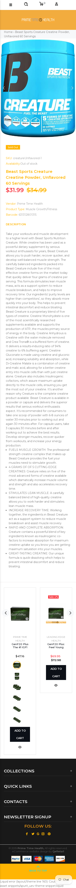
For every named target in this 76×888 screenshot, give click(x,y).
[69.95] (17, 665)
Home (8, 32)
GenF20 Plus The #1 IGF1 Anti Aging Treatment (20, 648)
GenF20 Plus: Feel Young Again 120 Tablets (56, 648)
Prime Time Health (30, 203)
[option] (38, 87)
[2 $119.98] (17, 676)
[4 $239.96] (17, 698)
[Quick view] (20, 746)
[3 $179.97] (17, 687)
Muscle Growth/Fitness (41, 209)
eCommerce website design (30, 851)
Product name (34, 872)
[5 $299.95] (17, 709)
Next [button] (72, 88)
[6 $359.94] (17, 720)
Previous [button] (3, 88)
